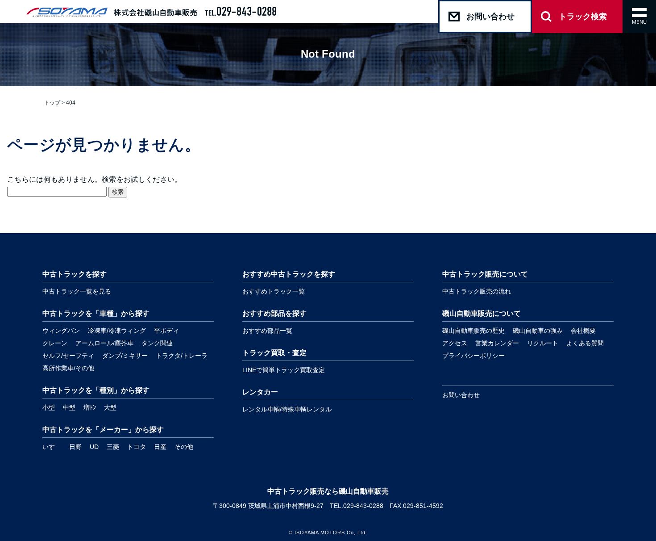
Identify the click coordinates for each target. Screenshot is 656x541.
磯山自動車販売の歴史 (473, 330)
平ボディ (166, 330)
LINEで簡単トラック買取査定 (283, 369)
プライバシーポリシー (473, 355)
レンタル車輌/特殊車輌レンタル (287, 409)
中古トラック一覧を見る (76, 291)
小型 (48, 407)
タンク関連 (157, 343)
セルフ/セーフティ (68, 355)
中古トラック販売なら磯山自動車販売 (328, 491)
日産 (160, 446)
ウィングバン (61, 330)
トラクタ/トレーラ (182, 355)
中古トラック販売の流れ (476, 291)
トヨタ (136, 446)
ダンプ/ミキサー (125, 355)
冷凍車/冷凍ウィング (117, 330)
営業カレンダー (497, 343)
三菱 (113, 446)
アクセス (454, 343)
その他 (183, 446)
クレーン (54, 343)
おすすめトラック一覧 (273, 291)
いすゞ (51, 446)
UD (94, 446)
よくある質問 (585, 343)
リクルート (542, 343)
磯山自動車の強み (538, 330)
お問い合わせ (461, 394)
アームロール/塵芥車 (104, 343)
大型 (110, 407)
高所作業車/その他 (68, 368)
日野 (75, 446)
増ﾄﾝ (89, 407)
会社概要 (583, 330)
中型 (69, 407)
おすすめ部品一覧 (267, 330)
